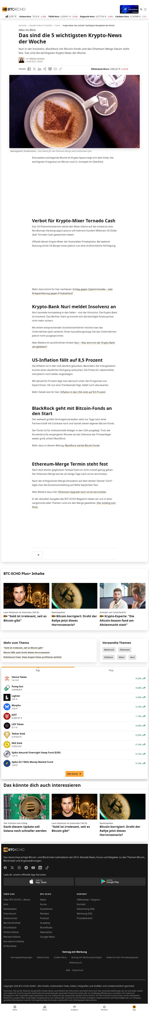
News (43, 899)
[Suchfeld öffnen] (141, 9)
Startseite (22, 25)
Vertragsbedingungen (21, 957)
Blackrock (109, 649)
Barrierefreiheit (12, 922)
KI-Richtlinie (9, 946)
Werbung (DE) (84, 913)
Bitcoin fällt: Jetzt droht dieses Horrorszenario (26, 652)
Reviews (44, 913)
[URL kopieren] (60, 69)
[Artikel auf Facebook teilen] (29, 69)
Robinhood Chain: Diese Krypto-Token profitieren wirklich (32, 657)
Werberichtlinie (11, 936)
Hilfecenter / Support (88, 899)
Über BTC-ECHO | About (16, 899)
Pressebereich (85, 918)
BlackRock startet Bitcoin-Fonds (82, 445)
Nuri (132, 657)
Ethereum (125, 649)
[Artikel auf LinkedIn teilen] (39, 69)
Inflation (108, 657)
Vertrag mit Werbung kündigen (86, 957)
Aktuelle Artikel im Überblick (40, 25)
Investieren (46, 908)
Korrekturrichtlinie (13, 941)
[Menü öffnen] (145, 9)
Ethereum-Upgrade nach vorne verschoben (82, 492)
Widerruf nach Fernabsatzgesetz (122, 957)
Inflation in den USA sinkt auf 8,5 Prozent (82, 392)
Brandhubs (46, 927)
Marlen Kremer (37, 58)
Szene (57, 25)
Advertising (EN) (85, 908)
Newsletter (46, 932)
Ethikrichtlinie (11, 932)
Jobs (5, 904)
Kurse (43, 904)
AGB (68, 970)
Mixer (121, 657)
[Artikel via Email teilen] (55, 69)
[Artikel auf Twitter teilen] (34, 69)
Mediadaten (10, 908)
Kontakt (81, 904)
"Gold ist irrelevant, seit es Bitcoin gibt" (23, 647)
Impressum (9, 913)
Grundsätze (9, 927)
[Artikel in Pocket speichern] (50, 69)
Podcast (44, 918)
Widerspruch (75, 962)
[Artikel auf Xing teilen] (45, 69)
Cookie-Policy (60, 957)
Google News (47, 936)
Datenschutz (10, 918)
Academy (45, 922)
